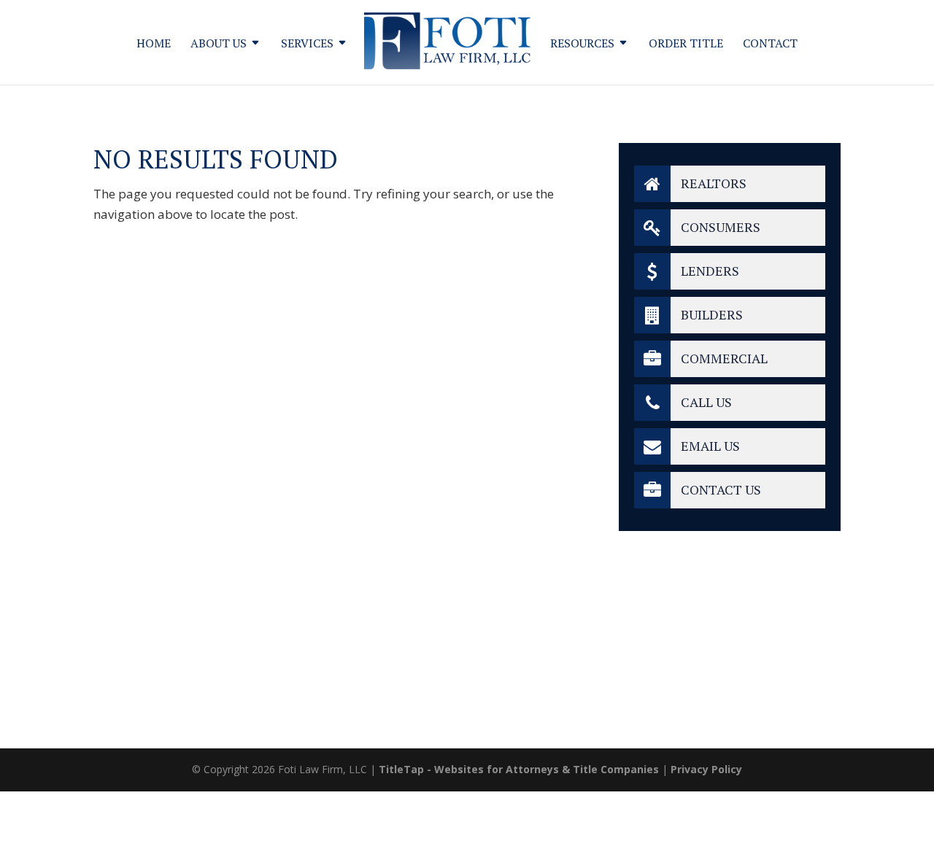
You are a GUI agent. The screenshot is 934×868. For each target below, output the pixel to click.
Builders (710, 314)
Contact (770, 44)
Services (307, 44)
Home (153, 44)
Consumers (719, 227)
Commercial (723, 358)
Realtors (712, 183)
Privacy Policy (706, 769)
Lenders (708, 270)
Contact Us (719, 489)
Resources (582, 44)
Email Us (709, 445)
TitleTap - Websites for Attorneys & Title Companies (519, 769)
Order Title (686, 44)
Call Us (705, 402)
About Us (218, 44)
